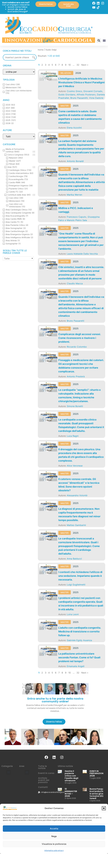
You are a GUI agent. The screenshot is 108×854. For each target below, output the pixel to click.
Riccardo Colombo (77, 346)
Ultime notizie (65, 766)
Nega (54, 836)
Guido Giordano (66, 94)
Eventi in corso (46, 773)
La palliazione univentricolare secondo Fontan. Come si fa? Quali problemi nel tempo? (79, 657)
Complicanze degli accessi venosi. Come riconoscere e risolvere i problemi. (79, 338)
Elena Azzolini (74, 127)
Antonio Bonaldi (75, 161)
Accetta (54, 828)
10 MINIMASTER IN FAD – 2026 (71, 792)
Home (40, 50)
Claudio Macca (75, 283)
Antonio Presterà (76, 376)
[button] (103, 808)
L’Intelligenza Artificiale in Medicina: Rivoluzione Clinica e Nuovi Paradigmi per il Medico (81, 82)
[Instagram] (102, 3)
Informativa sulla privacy (54, 850)
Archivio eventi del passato (43, 780)
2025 (75, 105)
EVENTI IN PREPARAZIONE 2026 (97, 773)
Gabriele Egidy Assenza (79, 640)
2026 (78, 73)
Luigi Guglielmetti (76, 584)
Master (64, 105)
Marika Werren (74, 194)
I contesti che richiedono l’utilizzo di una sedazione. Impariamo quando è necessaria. (80, 576)
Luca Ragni (72, 436)
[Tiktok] (98, 7)
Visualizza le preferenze (54, 844)
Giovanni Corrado (92, 91)
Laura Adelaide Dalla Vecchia (82, 253)
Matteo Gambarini (76, 525)
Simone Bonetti (75, 406)
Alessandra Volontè (77, 495)
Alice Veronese (75, 465)
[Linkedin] (98, 3)
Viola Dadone (96, 97)
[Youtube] (94, 7)
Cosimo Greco (74, 91)
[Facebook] (94, 3)
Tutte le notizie (42, 767)
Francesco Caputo (76, 216)
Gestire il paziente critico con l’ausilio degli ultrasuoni (71, 776)
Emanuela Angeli (75, 666)
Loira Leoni (73, 614)
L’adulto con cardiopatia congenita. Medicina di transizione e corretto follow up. (79, 631)
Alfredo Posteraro (86, 94)
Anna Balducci (74, 558)
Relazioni (66, 73)
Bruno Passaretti (79, 97)
